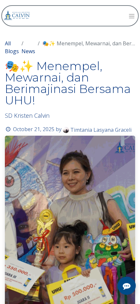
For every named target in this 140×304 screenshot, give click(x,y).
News (28, 51)
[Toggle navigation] (131, 16)
